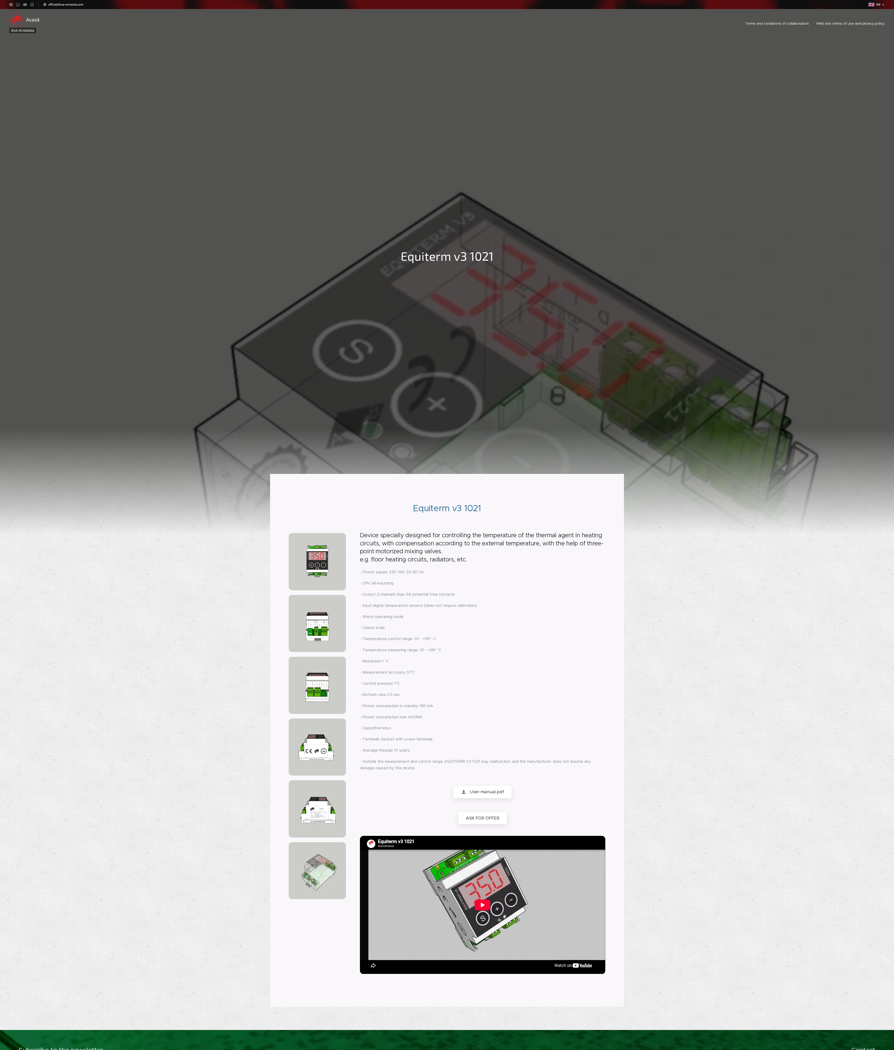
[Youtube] (25, 5)
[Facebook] (11, 5)
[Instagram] (32, 5)
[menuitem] (778, 23)
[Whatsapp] (18, 5)
